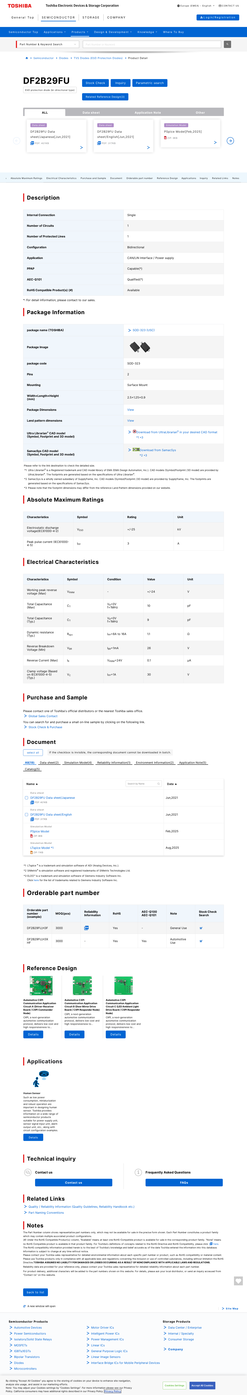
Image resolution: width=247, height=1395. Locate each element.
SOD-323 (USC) (144, 330)
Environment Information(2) (155, 762)
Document (116, 178)
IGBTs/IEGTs (22, 1351)
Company (175, 1349)
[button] (196, 6)
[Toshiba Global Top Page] (27, 6)
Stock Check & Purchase (45, 727)
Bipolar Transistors (27, 1357)
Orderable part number (139, 178)
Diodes (63, 58)
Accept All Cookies (202, 1385)
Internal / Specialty (181, 1333)
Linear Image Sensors (105, 1357)
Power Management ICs (107, 1339)
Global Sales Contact (43, 716)
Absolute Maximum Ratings (26, 178)
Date (170, 784)
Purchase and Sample (93, 178)
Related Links (220, 178)
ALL (45, 112)
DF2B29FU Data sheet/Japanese (52, 797)
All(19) (30, 762)
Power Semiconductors (30, 1333)
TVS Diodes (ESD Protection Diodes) (98, 58)
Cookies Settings (174, 1385)
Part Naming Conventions (46, 1212)
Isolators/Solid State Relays (33, 1339)
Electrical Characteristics (61, 178)
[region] (123, 1385)
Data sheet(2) (49, 762)
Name (30, 784)
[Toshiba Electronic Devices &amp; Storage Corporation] (82, 6)
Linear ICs (98, 1345)
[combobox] (152, 44)
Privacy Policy (112, 1391)
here (36, 880)
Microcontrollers (25, 1368)
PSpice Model (39, 831)
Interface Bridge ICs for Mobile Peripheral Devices (125, 1363)
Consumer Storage (181, 1339)
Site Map (232, 1308)
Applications (189, 178)
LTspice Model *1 (42, 848)
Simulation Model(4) (78, 762)
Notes (235, 178)
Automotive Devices (28, 1327)
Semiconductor (43, 58)
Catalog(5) (32, 769)
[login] (238, 1280)
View (130, 409)
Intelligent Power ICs (105, 1333)
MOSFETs (20, 1345)
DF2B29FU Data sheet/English (51, 814)
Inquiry (204, 178)
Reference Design (167, 178)
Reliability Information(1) (114, 762)
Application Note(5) (192, 762)
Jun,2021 (172, 797)
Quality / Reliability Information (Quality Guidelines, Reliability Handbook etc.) (82, 1206)
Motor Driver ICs (102, 1327)
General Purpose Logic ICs (109, 1351)
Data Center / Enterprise (185, 1327)
